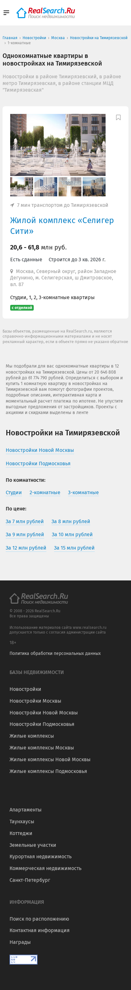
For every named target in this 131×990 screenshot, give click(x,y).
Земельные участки (33, 845)
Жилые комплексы (32, 736)
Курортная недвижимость (41, 856)
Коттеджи (21, 833)
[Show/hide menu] (6, 13)
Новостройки (25, 689)
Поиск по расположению (39, 919)
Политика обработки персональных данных (55, 653)
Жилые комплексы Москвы (42, 748)
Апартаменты (26, 810)
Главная (10, 38)
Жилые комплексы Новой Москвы (50, 759)
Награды (20, 942)
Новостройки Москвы (35, 701)
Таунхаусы (22, 821)
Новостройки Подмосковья (42, 724)
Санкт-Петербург (30, 880)
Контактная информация (40, 930)
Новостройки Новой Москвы (44, 713)
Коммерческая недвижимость (45, 868)
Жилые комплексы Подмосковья (48, 771)
